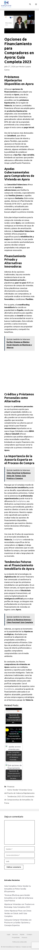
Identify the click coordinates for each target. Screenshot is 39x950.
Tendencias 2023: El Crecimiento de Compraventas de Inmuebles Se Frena (19, 799)
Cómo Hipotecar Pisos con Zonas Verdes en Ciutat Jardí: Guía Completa (17, 913)
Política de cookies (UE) (19, 942)
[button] (30, 4)
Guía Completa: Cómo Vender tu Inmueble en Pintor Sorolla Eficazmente (17, 888)
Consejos (29, 934)
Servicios (15, 934)
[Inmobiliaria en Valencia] (6, 4)
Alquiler (22, 934)
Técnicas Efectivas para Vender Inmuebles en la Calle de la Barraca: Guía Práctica (18, 898)
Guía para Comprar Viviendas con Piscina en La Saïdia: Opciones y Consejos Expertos (17, 922)
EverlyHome (21, 501)
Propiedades (16, 937)
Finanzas (10, 787)
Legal (8, 934)
